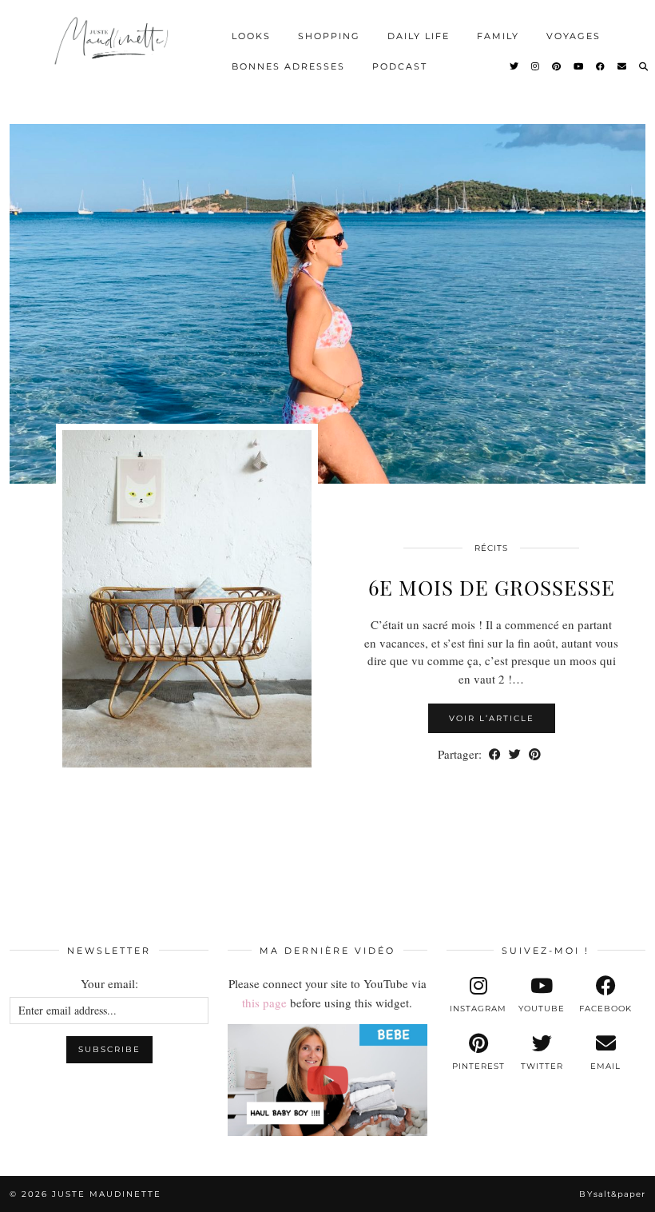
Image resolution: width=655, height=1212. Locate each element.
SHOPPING (329, 36)
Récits (491, 548)
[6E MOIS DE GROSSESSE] (327, 304)
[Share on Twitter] (515, 754)
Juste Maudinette (106, 1194)
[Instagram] (536, 66)
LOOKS (251, 36)
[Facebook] (601, 66)
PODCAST (399, 66)
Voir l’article (491, 718)
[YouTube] (579, 66)
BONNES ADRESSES (288, 66)
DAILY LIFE (418, 36)
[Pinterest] (557, 66)
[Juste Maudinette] (113, 49)
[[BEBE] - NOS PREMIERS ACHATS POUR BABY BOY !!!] (327, 1080)
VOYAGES (573, 36)
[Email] (622, 66)
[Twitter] (515, 66)
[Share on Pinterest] (535, 754)
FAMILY (498, 36)
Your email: (109, 983)
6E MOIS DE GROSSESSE (491, 587)
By (612, 1194)
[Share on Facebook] (495, 754)
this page (264, 1003)
